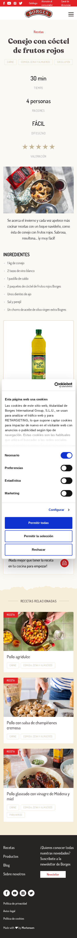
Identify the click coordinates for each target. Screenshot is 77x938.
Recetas (9, 847)
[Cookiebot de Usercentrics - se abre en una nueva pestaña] (54, 385)
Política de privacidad (15, 903)
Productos (10, 856)
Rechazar (38, 549)
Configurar (56, 509)
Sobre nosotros (14, 874)
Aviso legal (9, 911)
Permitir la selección (38, 536)
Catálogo (33, 3)
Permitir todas (38, 523)
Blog (6, 865)
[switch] (66, 468)
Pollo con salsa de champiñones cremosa (32, 725)
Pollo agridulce (18, 656)
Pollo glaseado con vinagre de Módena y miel (38, 796)
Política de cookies (13, 918)
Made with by (18, 927)
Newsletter (53, 874)
